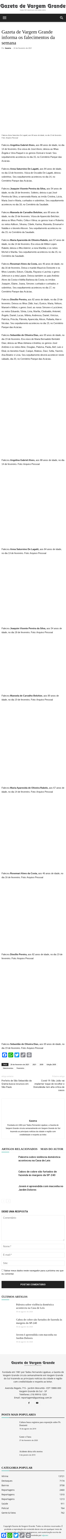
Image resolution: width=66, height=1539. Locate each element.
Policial (5, 1508)
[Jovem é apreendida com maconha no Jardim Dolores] (9, 1190)
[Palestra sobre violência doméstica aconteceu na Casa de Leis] (9, 1160)
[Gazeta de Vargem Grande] (33, 7)
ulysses (45, 1535)
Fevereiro (20, 1068)
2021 (34, 1064)
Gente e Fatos (25, 1437)
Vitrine (5, 1476)
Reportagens (8, 1489)
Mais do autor (52, 1149)
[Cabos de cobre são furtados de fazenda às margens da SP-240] (9, 1175)
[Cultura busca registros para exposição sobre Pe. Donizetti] (9, 1426)
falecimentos (8, 1068)
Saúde (5, 1503)
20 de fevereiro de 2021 (19, 1064)
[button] (61, 18)
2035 (41, 1064)
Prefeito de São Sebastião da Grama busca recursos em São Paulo (17, 1083)
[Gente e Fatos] (9, 1440)
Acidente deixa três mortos (31, 1451)
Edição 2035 (51, 1064)
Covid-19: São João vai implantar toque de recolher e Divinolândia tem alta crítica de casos (48, 1085)
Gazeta (8, 48)
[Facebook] (29, 1403)
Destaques (7, 1480)
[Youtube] (37, 1403)
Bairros (5, 1485)
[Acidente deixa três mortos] (9, 1455)
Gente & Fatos (9, 1512)
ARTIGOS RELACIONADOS (19, 1149)
